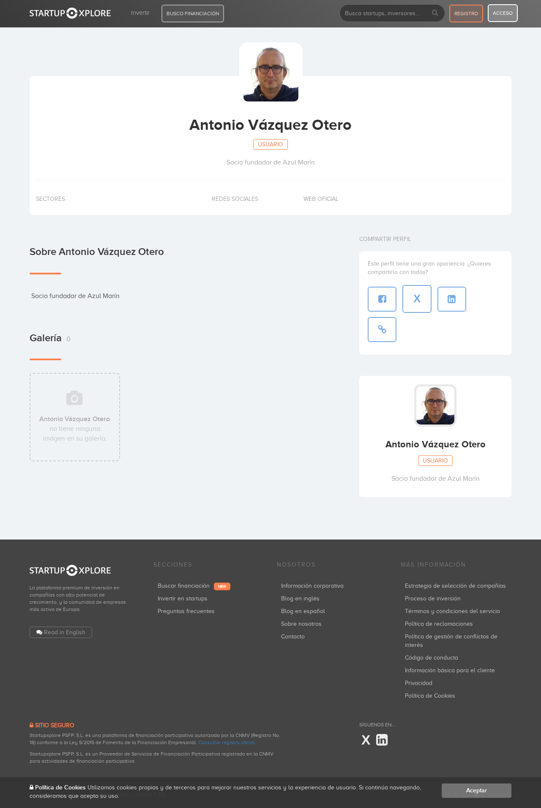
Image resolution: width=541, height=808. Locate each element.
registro (466, 13)
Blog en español (303, 611)
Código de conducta (431, 658)
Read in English (64, 632)
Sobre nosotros (301, 624)
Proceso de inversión (433, 598)
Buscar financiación (192, 586)
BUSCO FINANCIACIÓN (193, 13)
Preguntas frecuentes (186, 611)
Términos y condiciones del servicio (452, 611)
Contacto (293, 636)
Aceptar (476, 790)
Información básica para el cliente (450, 670)
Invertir (140, 12)
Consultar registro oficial (226, 742)
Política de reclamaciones (439, 624)
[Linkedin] (382, 740)
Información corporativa (312, 586)
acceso (503, 13)
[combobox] (392, 13)
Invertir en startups (183, 598)
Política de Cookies (430, 696)
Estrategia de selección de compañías (455, 586)
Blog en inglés (300, 598)
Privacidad (418, 683)
